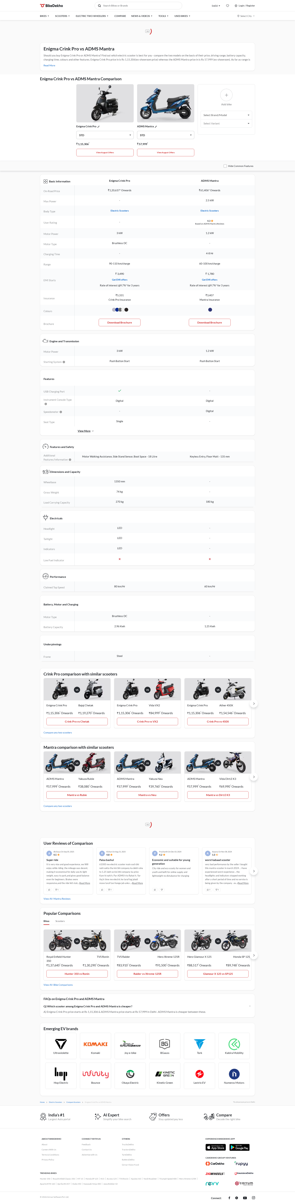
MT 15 (80, 1178)
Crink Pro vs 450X (218, 721)
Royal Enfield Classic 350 (64, 1178)
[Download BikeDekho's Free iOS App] (216, 1147)
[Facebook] (229, 1198)
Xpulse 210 (136, 1178)
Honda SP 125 (92, 1178)
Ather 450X (226, 705)
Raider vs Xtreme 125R (147, 973)
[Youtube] (245, 1198)
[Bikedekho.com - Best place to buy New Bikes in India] (51, 6)
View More (84, 430)
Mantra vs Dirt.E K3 (218, 794)
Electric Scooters (120, 210)
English (215, 5)
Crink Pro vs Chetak (77, 721)
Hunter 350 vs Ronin (77, 973)
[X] (236, 1198)
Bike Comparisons (63, 984)
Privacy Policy (48, 1159)
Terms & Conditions (50, 1154)
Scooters (60, 921)
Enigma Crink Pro (86, 126)
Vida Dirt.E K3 (227, 778)
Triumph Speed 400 (168, 1178)
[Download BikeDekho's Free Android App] (239, 1147)
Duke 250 (76, 1184)
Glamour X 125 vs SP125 (218, 973)
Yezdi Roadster (150, 1178)
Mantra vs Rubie (77, 794)
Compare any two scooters (58, 732)
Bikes (46, 921)
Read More (49, 65)
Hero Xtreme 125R (187, 1178)
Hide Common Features (240, 165)
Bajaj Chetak (85, 705)
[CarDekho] (215, 1163)
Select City (246, 15)
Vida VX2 (154, 705)
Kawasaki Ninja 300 (92, 1184)
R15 (102, 1178)
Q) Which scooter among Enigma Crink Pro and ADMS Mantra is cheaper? (88, 1006)
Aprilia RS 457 (63, 1184)
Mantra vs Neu (147, 794)
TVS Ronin (124, 1178)
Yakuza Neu (156, 778)
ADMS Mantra (145, 126)
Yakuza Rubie (86, 778)
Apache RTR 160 (47, 1184)
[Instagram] (253, 1198)
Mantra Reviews (62, 898)
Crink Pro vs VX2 (147, 721)
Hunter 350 (45, 1178)
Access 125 (112, 1178)
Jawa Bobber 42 (110, 1184)
